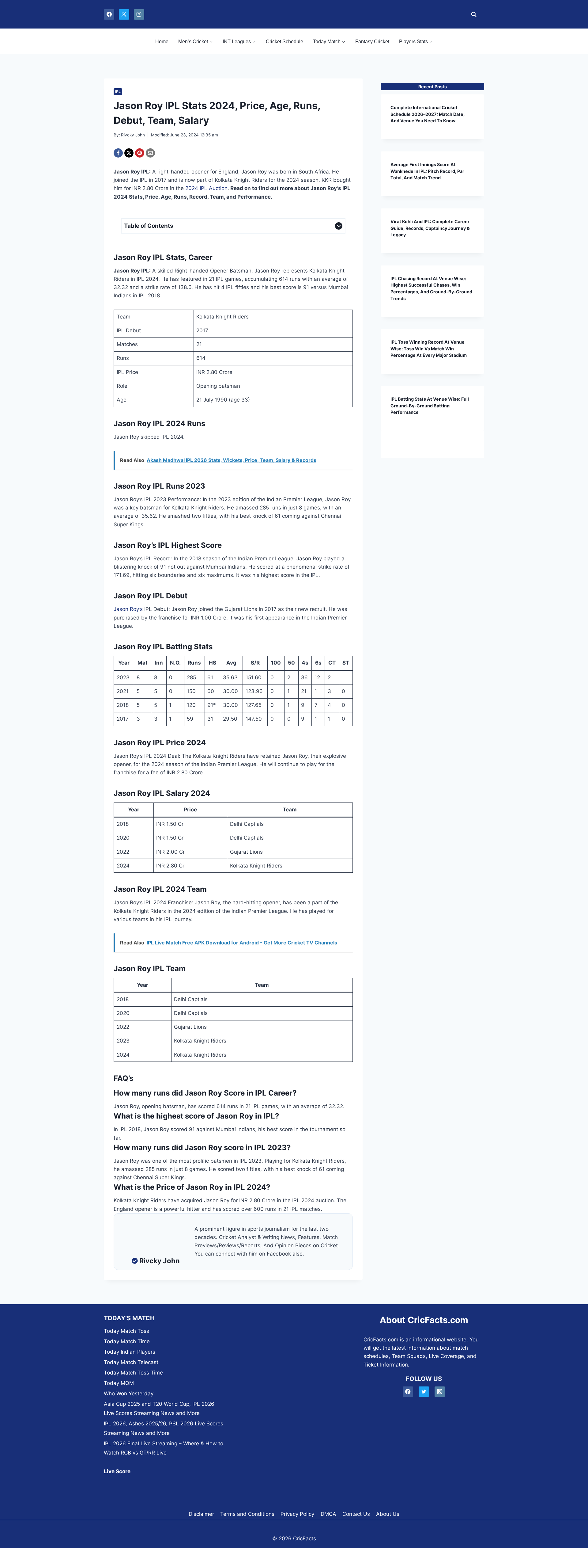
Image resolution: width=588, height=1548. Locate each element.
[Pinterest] (139, 153)
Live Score (117, 1471)
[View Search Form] (472, 14)
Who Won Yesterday (128, 1393)
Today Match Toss (126, 1331)
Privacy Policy (297, 1514)
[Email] (150, 153)
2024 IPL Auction (206, 188)
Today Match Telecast (131, 1362)
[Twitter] (424, 1391)
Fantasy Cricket (372, 41)
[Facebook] (109, 14)
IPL (118, 91)
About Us (387, 1514)
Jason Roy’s (128, 609)
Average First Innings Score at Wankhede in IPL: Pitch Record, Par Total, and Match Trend (427, 171)
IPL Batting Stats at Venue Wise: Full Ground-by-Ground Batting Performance (429, 405)
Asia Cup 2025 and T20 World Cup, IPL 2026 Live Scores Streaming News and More (159, 1408)
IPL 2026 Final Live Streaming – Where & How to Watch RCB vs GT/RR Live (163, 1448)
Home (161, 41)
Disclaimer (201, 1514)
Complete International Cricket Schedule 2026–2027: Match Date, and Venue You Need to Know (427, 114)
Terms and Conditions (247, 1514)
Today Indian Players (129, 1352)
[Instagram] (139, 14)
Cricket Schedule (284, 41)
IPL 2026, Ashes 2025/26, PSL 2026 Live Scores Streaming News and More (163, 1428)
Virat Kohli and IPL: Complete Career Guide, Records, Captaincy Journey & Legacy (430, 228)
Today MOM (119, 1383)
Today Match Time (127, 1341)
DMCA (328, 1514)
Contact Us (356, 1514)
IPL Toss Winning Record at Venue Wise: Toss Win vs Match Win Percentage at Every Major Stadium (428, 348)
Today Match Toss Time (133, 1373)
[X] (124, 14)
